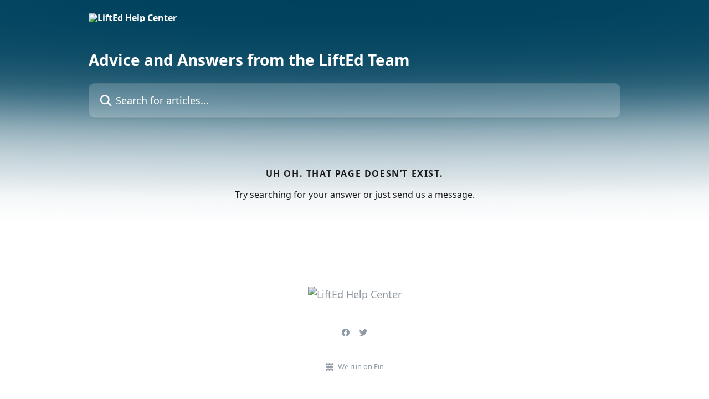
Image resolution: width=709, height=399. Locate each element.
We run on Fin (361, 366)
